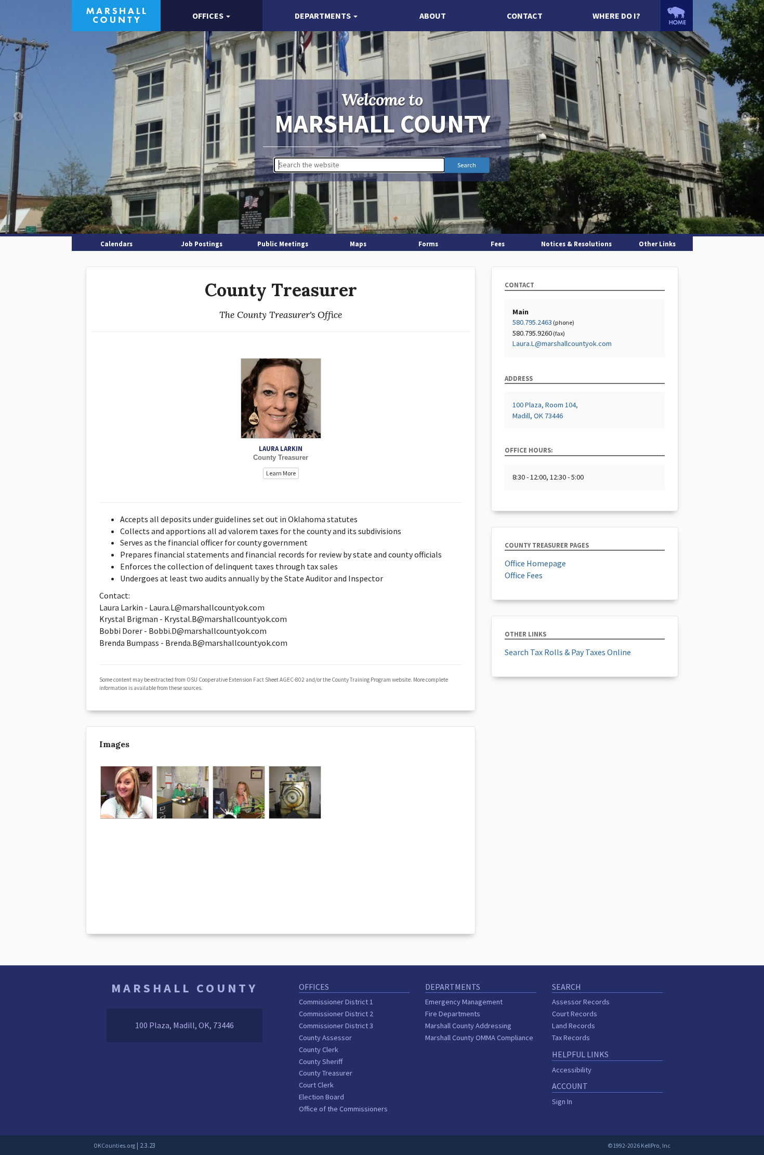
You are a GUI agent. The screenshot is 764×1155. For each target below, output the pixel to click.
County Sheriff (321, 1061)
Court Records (574, 1013)
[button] (211, 16)
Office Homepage (535, 563)
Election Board (321, 1096)
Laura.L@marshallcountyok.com (562, 343)
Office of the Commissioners (343, 1108)
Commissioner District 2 (336, 1013)
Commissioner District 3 (336, 1025)
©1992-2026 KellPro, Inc (639, 1145)
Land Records (573, 1025)
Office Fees (524, 575)
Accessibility (571, 1069)
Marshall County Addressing (468, 1025)
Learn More (281, 473)
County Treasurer (325, 1073)
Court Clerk (316, 1085)
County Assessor (325, 1037)
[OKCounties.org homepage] (677, 15)
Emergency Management (464, 1001)
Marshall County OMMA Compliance (479, 1037)
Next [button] (746, 117)
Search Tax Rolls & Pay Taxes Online (568, 652)
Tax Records (571, 1037)
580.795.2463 (532, 322)
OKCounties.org (114, 1145)
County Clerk (318, 1049)
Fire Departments (452, 1013)
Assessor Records (581, 1001)
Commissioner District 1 (336, 1001)
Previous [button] (18, 117)
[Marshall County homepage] (116, 14)
